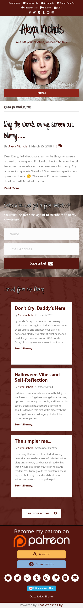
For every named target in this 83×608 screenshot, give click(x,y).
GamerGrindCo (66, 3)
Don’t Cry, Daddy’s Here (40, 308)
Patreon (47, 8)
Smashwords (31, 3)
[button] (41, 263)
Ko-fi (59, 8)
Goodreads (48, 3)
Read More (11, 188)
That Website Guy (50, 605)
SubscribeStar (30, 8)
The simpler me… (33, 441)
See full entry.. (24, 349)
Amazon (15, 3)
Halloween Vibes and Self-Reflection (37, 377)
